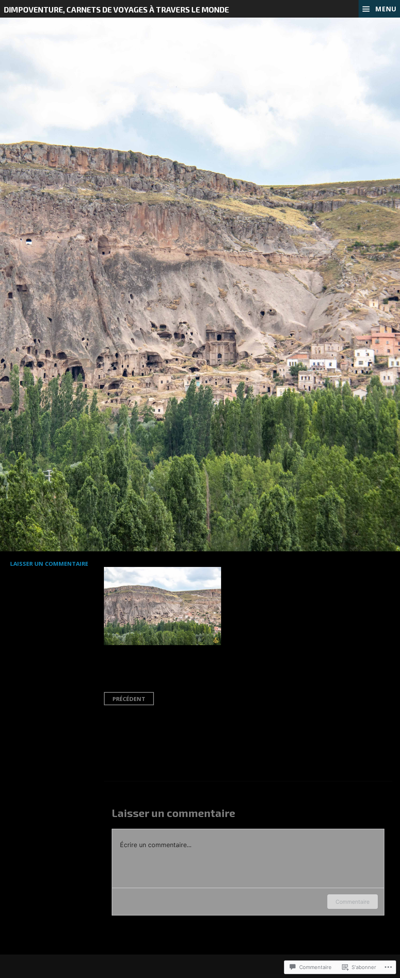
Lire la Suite (38, 232)
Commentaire (353, 901)
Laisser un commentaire (49, 563)
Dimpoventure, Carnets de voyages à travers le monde (116, 9)
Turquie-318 (58, 179)
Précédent (128, 699)
